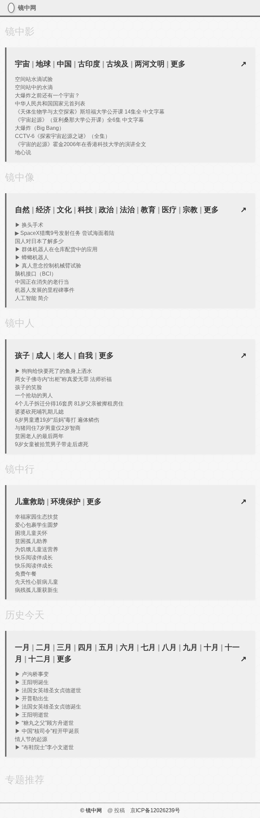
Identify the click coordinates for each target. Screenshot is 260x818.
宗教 (190, 209)
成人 (43, 355)
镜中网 (11, 8)
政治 (106, 209)
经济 (43, 209)
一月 (22, 647)
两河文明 (150, 64)
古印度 (89, 64)
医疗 (169, 209)
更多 (178, 64)
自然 (22, 209)
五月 (106, 647)
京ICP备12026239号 (155, 810)
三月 (64, 647)
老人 (64, 355)
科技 (85, 209)
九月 (190, 647)
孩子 (22, 355)
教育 (148, 209)
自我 (85, 355)
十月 (211, 647)
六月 (127, 647)
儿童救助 (30, 501)
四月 (85, 647)
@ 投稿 (116, 810)
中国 (64, 64)
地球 (43, 64)
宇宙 (22, 64)
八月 (169, 647)
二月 (43, 647)
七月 (148, 647)
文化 (64, 209)
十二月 (39, 659)
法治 (127, 209)
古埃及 (117, 64)
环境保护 (66, 501)
